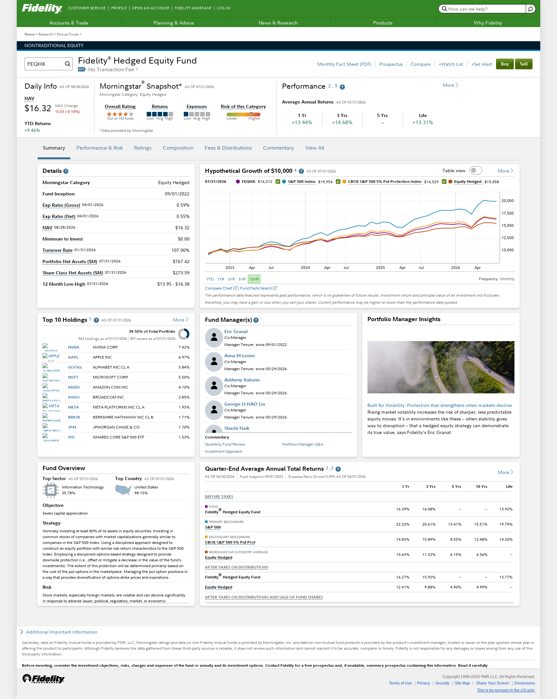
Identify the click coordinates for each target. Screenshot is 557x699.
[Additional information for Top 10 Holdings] (96, 320)
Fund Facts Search (256, 288)
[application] (359, 230)
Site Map (462, 683)
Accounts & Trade (68, 22)
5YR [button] (242, 279)
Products (383, 22)
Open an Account (151, 8)
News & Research (278, 22)
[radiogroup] (232, 279)
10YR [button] (254, 279)
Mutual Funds (68, 34)
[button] (29, 98)
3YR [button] (231, 279)
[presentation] (278, 379)
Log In (223, 8)
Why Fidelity (488, 22)
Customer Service (87, 8)
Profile (119, 8)
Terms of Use (400, 683)
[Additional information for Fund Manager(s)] (256, 320)
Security (442, 683)
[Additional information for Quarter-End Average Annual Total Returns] (338, 469)
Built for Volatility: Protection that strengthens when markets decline (439, 405)
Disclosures (524, 683)
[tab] (54, 149)
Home (29, 34)
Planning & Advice (173, 22)
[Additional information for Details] (65, 171)
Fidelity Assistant (193, 8)
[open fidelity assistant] (530, 9)
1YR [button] (220, 279)
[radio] (210, 279)
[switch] (475, 170)
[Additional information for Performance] (342, 87)
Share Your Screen (492, 683)
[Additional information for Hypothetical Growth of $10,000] (301, 171)
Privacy (423, 683)
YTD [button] (210, 279)
